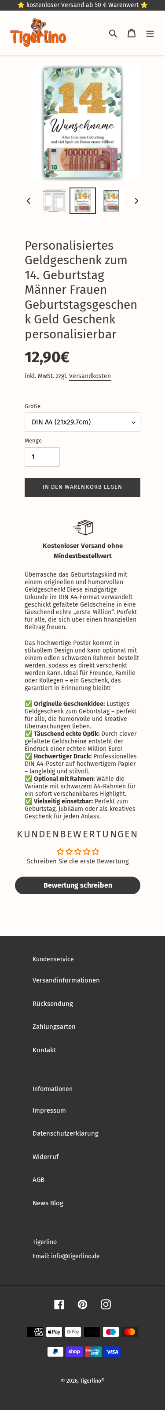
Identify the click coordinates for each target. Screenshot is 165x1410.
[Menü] (150, 32)
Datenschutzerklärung (66, 1133)
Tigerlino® (92, 1381)
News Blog (48, 1203)
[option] (54, 200)
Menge (33, 440)
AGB (38, 1180)
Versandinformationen (66, 980)
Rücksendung (53, 1004)
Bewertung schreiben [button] (78, 885)
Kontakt (44, 1050)
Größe (32, 406)
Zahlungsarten (54, 1027)
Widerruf (46, 1157)
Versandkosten (90, 376)
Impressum (49, 1110)
